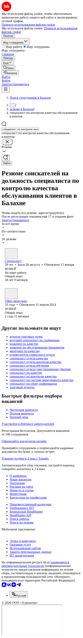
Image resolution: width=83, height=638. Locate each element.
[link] (8, 67)
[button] (6, 77)
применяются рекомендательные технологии (35, 564)
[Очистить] (7, 142)
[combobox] (20, 129)
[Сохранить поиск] (6, 157)
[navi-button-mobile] (6, 89)
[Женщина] (11, 253)
